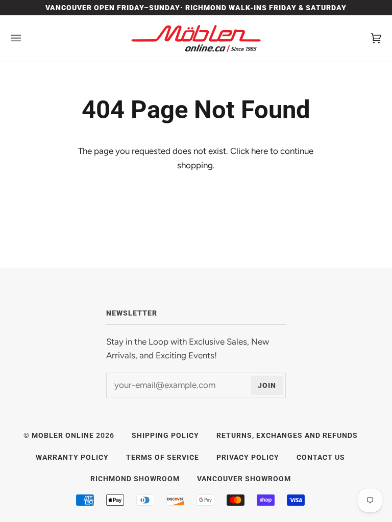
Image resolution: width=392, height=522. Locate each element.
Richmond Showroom (135, 479)
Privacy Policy (247, 457)
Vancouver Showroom (244, 479)
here (259, 151)
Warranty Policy (72, 457)
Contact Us (321, 457)
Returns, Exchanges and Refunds (287, 435)
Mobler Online (63, 435)
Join (267, 385)
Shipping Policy (165, 435)
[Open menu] (26, 38)
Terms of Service (162, 457)
